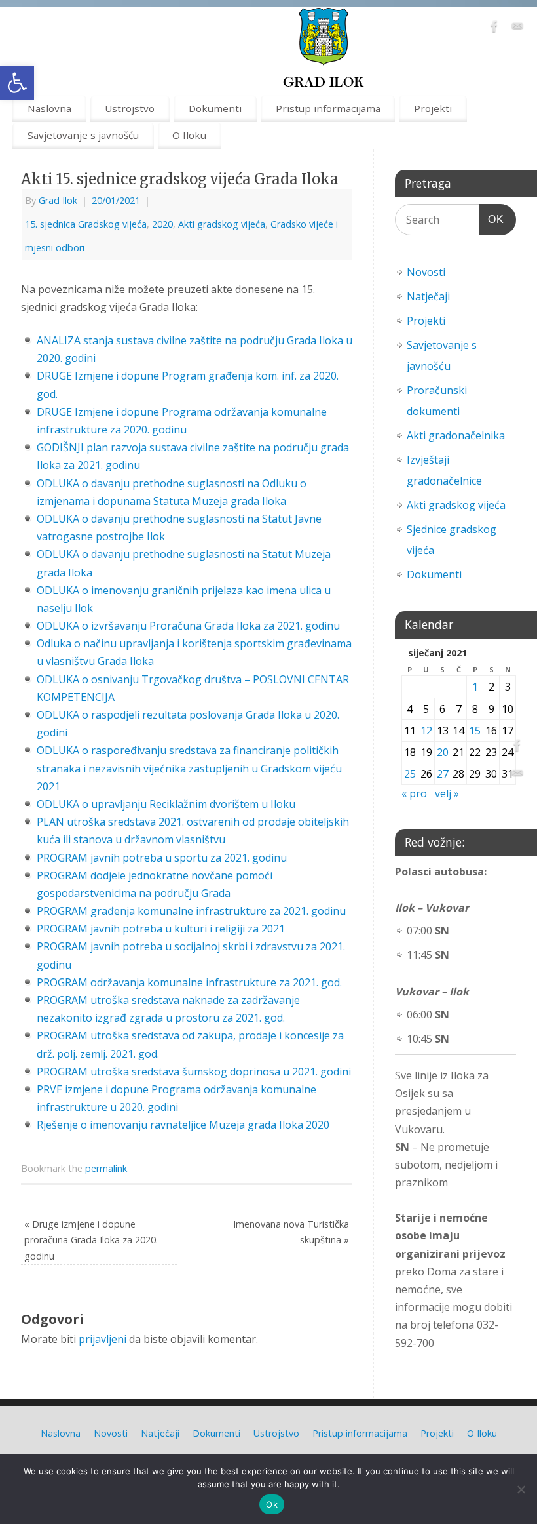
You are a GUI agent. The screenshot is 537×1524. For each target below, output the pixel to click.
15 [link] (475, 730)
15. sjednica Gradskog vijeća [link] (86, 224)
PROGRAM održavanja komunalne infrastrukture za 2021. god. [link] (189, 982)
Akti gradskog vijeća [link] (221, 224)
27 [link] (443, 774)
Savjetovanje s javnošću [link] (83, 135)
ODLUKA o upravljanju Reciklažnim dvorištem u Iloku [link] (166, 804)
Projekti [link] (433, 108)
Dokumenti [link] (215, 108)
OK (491, 219)
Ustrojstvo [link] (130, 108)
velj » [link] (447, 793)
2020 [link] (162, 224)
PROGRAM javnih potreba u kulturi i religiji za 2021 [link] (161, 928)
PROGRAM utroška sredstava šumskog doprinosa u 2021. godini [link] (194, 1071)
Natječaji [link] (428, 296)
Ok (272, 1504)
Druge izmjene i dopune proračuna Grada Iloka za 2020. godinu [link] (91, 1240)
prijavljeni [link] (102, 1339)
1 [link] (475, 686)
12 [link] (426, 730)
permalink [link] (106, 1168)
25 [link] (410, 774)
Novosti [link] (426, 272)
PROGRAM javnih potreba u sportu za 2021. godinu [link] (162, 858)
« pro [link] (414, 793)
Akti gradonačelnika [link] (456, 435)
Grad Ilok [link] (58, 200)
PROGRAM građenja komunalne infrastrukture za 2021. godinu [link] (191, 911)
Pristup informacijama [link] (328, 108)
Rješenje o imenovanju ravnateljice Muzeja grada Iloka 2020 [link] (183, 1124)
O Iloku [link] (189, 135)
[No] (520, 1489)
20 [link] (443, 752)
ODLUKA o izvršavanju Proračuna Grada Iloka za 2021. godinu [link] (188, 625)
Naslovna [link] (49, 108)
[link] (17, 83)
